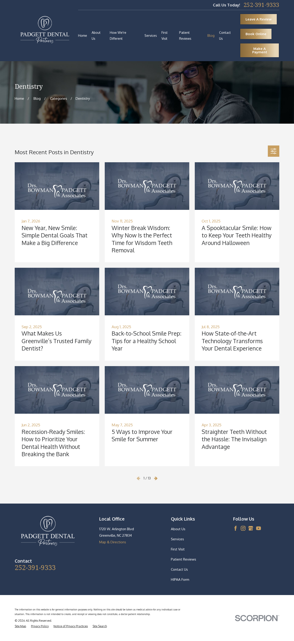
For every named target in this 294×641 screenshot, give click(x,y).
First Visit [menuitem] (164, 36)
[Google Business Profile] (250, 528)
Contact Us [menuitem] (225, 36)
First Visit (178, 549)
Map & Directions (112, 542)
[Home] (45, 30)
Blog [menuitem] (211, 35)
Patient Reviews (183, 559)
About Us (178, 529)
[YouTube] (258, 528)
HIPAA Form (180, 579)
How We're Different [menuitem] (118, 36)
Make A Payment (259, 50)
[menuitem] (20, 626)
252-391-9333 (261, 5)
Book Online (256, 34)
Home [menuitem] (82, 35)
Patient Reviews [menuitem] (185, 36)
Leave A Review (259, 19)
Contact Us (179, 569)
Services (177, 539)
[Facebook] (235, 528)
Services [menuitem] (150, 35)
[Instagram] (243, 528)
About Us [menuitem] (96, 36)
